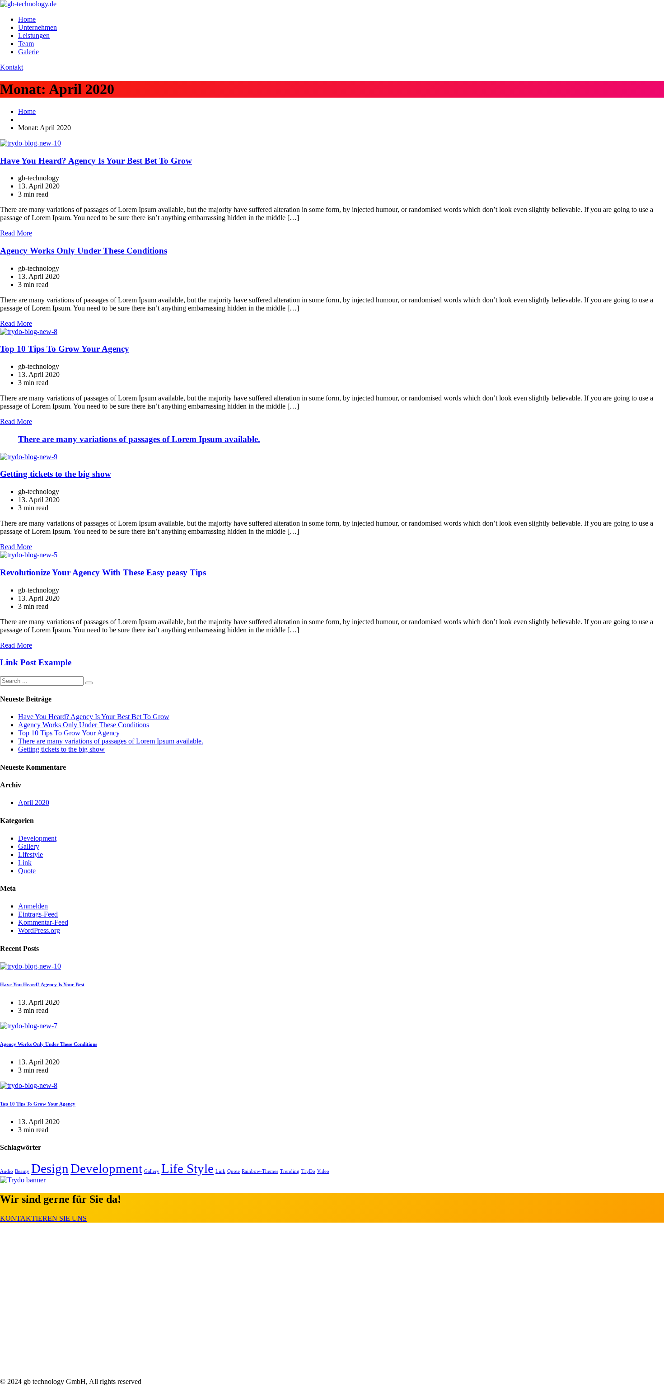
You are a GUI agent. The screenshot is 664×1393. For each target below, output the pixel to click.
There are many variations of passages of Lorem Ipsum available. (139, 439)
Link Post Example (35, 662)
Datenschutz (35, 1290)
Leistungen (34, 35)
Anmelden (33, 906)
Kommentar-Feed (43, 922)
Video (323, 1171)
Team (26, 43)
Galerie (28, 52)
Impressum (33, 1276)
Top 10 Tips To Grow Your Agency (64, 348)
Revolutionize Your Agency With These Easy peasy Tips (103, 572)
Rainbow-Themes (260, 1171)
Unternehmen (37, 27)
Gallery (28, 846)
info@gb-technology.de (51, 1366)
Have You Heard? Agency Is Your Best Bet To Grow (96, 160)
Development (37, 838)
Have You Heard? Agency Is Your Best (42, 984)
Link (25, 862)
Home (27, 19)
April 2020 (33, 802)
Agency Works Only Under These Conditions (83, 250)
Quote (27, 871)
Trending (289, 1171)
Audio (6, 1171)
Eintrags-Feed (38, 914)
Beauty (22, 1171)
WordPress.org (39, 930)
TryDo (308, 1171)
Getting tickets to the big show (55, 474)
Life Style (187, 1168)
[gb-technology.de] (28, 4)
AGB (26, 1262)
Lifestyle (30, 854)
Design (50, 1168)
